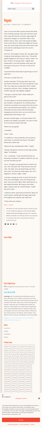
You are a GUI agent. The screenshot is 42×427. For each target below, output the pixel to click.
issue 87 (28, 374)
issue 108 (23, 354)
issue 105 (15, 358)
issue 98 (7, 366)
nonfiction (16, 24)
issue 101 (15, 362)
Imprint (32, 424)
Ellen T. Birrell (8, 205)
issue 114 (7, 350)
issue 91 (28, 370)
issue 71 (28, 389)
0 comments (26, 24)
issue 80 (21, 381)
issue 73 (14, 389)
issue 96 (21, 366)
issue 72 (21, 389)
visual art (7, 328)
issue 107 (31, 354)
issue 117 (15, 346)
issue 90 (7, 374)
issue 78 (7, 385)
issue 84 (21, 377)
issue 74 (7, 389)
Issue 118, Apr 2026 (9, 292)
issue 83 (28, 377)
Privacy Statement (24, 424)
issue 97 (14, 366)
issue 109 (15, 354)
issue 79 (28, 381)
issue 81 (14, 381)
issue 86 (7, 377)
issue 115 (31, 346)
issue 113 (15, 350)
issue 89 (14, 374)
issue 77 (14, 385)
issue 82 (7, 381)
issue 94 (7, 370)
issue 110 (7, 354)
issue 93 (14, 370)
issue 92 (21, 370)
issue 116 (23, 346)
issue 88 (21, 374)
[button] (39, 398)
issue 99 (31, 362)
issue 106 (7, 358)
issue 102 (7, 362)
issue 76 (21, 385)
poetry (6, 331)
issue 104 (23, 358)
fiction (6, 337)
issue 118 (7, 346)
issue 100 (23, 362)
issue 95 (28, 366)
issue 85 (14, 377)
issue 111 (31, 350)
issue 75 (28, 385)
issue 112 (23, 350)
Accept (21, 420)
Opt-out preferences (13, 424)
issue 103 (31, 358)
